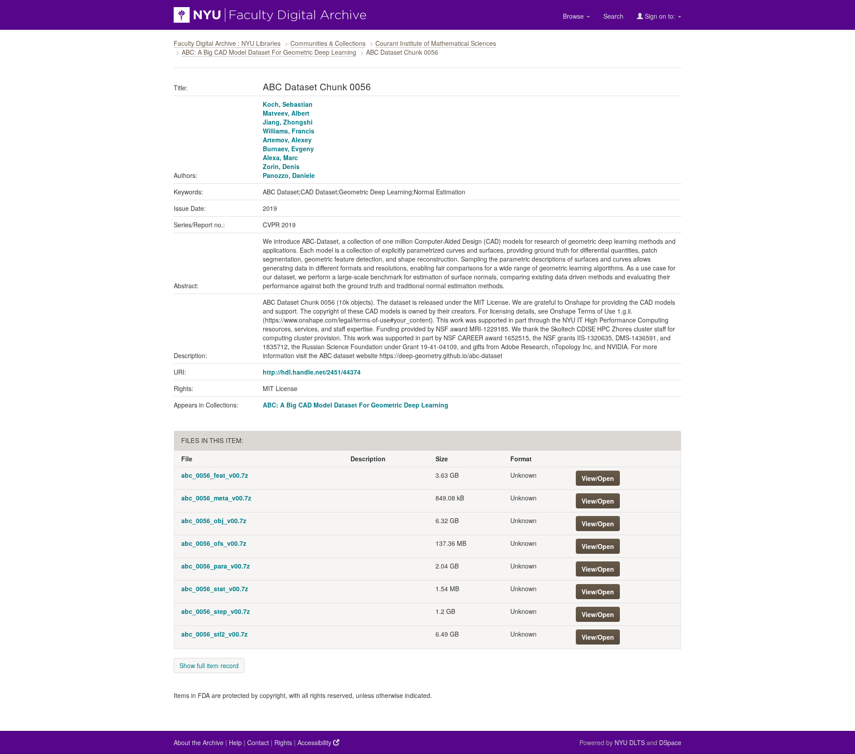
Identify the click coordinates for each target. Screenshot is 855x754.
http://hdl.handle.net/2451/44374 (312, 371)
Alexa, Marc (280, 157)
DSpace (670, 742)
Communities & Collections (328, 43)
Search (613, 16)
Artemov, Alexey (287, 139)
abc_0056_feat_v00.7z (214, 475)
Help (235, 742)
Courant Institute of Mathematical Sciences (435, 43)
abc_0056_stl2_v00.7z (214, 633)
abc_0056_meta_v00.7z (216, 497)
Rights (283, 742)
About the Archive (199, 742)
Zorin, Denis (281, 166)
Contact (258, 742)
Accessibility (315, 742)
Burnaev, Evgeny (288, 148)
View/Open (598, 478)
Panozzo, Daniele (289, 175)
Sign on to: (660, 16)
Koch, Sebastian (288, 104)
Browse (574, 16)
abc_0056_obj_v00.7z (213, 520)
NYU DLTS (630, 742)
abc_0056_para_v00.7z (215, 565)
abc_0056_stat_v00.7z (214, 588)
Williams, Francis (288, 130)
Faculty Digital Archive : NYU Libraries (227, 43)
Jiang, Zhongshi (288, 121)
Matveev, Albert (286, 113)
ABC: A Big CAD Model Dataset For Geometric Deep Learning (269, 52)
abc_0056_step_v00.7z (215, 611)
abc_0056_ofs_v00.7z (213, 543)
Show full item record (209, 665)
